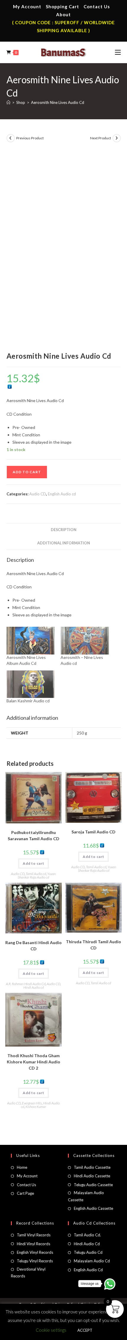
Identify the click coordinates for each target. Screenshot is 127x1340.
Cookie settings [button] (51, 1330)
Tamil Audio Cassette (92, 1167)
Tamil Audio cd (36, 873)
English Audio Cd (88, 1269)
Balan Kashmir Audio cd (28, 700)
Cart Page (25, 1193)
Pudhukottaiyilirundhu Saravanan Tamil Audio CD (33, 835)
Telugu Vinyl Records (35, 1261)
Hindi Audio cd (33, 987)
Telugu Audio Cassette (93, 1184)
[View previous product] (10, 138)
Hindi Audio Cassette (92, 1175)
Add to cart (27, 472)
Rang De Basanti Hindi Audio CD (33, 945)
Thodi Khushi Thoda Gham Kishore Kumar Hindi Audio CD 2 (33, 1061)
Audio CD (37, 494)
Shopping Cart (62, 6)
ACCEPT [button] (84, 1330)
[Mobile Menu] (118, 52)
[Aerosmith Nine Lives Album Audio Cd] (30, 640)
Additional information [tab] (63, 543)
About (63, 14)
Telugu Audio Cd (88, 1252)
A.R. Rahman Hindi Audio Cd (25, 984)
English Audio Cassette (93, 1208)
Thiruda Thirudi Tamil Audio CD (93, 944)
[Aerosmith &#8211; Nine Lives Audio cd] (85, 640)
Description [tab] (63, 530)
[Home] (8, 102)
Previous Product (30, 138)
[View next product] (117, 138)
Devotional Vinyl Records (28, 1272)
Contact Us (97, 6)
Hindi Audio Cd (87, 1243)
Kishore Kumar (35, 1106)
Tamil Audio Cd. (87, 1235)
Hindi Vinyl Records (33, 1243)
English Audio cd (62, 494)
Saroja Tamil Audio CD (93, 831)
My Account (27, 6)
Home (22, 1167)
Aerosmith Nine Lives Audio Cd (57, 102)
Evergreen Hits (32, 1103)
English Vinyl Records (35, 1252)
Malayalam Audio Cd (92, 1261)
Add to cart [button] (33, 863)
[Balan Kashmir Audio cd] (30, 684)
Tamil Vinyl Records (34, 1235)
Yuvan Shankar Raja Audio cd (37, 875)
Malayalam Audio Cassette (86, 1196)
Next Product (100, 138)
